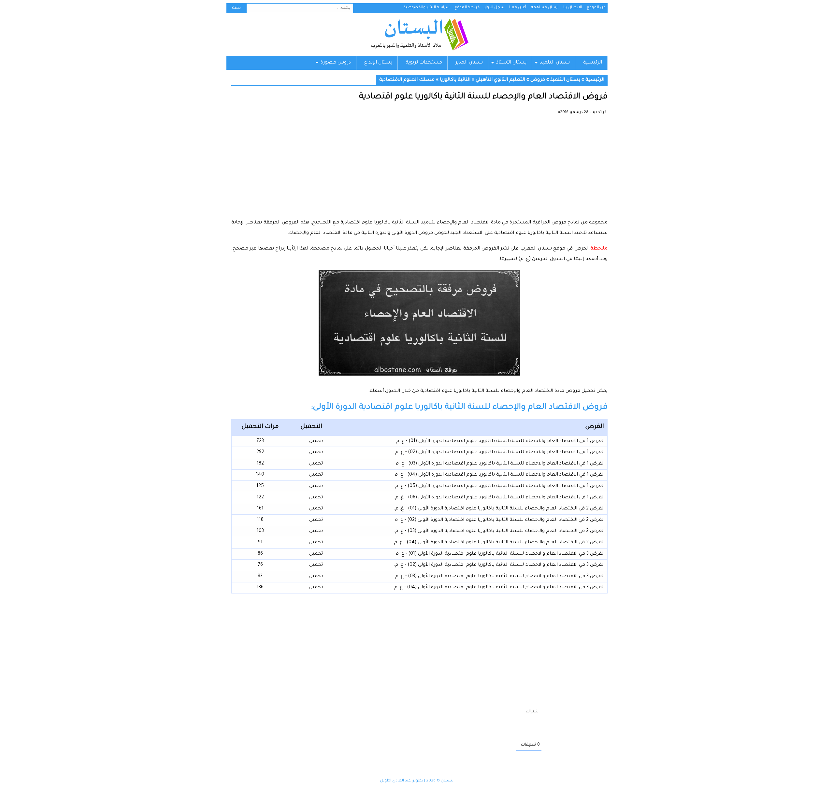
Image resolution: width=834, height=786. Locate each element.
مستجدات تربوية (424, 62)
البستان (419, 34)
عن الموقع (596, 8)
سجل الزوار (494, 8)
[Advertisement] (419, 169)
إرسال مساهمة (544, 8)
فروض (537, 80)
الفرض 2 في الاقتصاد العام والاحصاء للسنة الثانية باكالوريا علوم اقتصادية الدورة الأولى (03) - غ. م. (499, 531)
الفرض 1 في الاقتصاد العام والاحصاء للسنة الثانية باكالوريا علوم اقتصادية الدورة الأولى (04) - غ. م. (499, 475)
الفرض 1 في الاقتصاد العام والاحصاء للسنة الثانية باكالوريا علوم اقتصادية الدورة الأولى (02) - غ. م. (499, 452)
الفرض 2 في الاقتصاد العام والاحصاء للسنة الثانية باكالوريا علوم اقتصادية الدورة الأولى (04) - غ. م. (499, 542)
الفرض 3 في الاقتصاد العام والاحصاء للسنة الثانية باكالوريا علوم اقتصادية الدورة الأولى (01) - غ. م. (499, 554)
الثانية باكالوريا (455, 80)
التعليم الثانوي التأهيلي (500, 80)
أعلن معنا (517, 8)
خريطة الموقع (467, 8)
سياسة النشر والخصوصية (427, 8)
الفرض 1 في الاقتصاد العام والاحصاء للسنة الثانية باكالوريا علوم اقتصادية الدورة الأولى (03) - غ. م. (499, 463)
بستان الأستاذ (511, 62)
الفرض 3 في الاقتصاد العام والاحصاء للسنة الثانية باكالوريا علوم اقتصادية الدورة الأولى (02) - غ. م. (499, 565)
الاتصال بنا (572, 8)
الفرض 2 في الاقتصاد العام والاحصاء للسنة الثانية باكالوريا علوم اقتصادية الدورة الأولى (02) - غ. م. (499, 520)
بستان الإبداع (378, 62)
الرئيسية (592, 62)
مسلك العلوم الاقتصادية (407, 80)
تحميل (316, 441)
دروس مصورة (336, 62)
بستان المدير (469, 62)
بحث (236, 8)
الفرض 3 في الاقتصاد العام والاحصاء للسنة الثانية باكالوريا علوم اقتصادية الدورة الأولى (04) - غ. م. (499, 587)
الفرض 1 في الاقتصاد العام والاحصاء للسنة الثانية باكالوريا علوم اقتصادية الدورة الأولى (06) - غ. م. (499, 497)
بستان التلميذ (555, 62)
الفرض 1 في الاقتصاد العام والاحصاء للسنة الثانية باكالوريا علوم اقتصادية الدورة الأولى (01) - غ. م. (500, 441)
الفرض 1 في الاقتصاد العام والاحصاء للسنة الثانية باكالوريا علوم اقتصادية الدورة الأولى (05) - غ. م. (499, 486)
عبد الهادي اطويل (395, 781)
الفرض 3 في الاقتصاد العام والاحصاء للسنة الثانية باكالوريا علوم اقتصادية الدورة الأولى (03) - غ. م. (499, 576)
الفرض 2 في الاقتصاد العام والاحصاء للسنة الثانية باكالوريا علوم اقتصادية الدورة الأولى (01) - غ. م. (499, 508)
